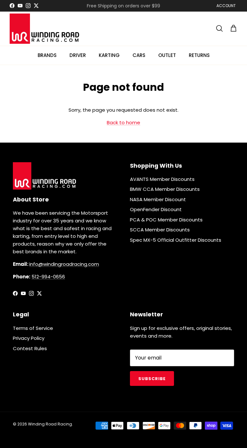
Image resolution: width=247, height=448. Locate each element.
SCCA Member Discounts (160, 229)
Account (226, 5)
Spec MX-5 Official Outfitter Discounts (175, 240)
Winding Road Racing (50, 424)
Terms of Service (33, 328)
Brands (47, 55)
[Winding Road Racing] (45, 29)
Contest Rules (30, 348)
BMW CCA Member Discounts (165, 189)
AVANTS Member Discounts (162, 179)
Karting (109, 55)
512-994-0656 (48, 276)
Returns (199, 55)
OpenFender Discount (156, 209)
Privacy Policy (28, 338)
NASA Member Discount (158, 199)
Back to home (123, 122)
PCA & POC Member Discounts (166, 219)
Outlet (167, 55)
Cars (139, 55)
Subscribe (152, 379)
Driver (77, 55)
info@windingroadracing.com (64, 264)
